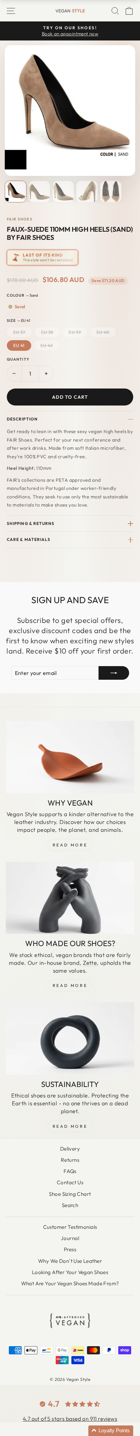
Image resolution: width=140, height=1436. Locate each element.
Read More (70, 844)
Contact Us (70, 1182)
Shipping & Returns (30, 523)
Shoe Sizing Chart (70, 1194)
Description (22, 419)
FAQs (70, 1171)
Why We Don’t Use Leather (70, 1261)
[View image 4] (87, 191)
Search (70, 1205)
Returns (70, 1160)
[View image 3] (63, 191)
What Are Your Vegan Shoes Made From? (70, 1283)
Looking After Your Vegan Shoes (70, 1272)
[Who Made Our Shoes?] (70, 898)
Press (70, 1249)
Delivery (70, 1148)
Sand (20, 306)
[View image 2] (39, 191)
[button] (110, 1430)
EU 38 (47, 332)
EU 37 (19, 332)
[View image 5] (111, 191)
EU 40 (103, 332)
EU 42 (46, 345)
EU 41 (19, 345)
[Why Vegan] (70, 757)
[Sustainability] (70, 1038)
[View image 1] (16, 191)
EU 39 (75, 332)
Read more (70, 1126)
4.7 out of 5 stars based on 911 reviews (70, 1418)
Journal (70, 1238)
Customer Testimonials (70, 1227)
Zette (90, 962)
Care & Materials (28, 539)
